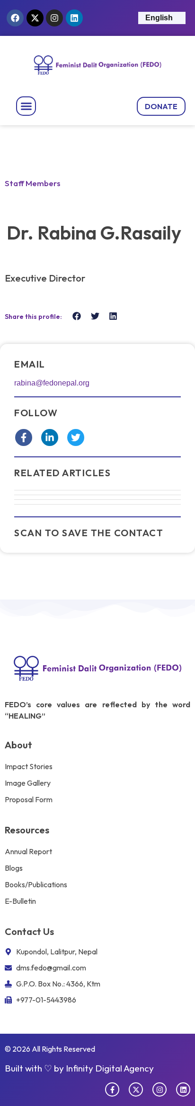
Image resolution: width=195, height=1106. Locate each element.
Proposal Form (29, 799)
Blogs (14, 868)
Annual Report (28, 851)
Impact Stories (29, 766)
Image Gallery (28, 783)
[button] (26, 106)
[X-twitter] (35, 17)
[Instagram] (54, 17)
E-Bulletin (20, 901)
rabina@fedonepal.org (51, 383)
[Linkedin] (74, 17)
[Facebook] (15, 17)
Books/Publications (36, 884)
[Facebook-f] (112, 1089)
